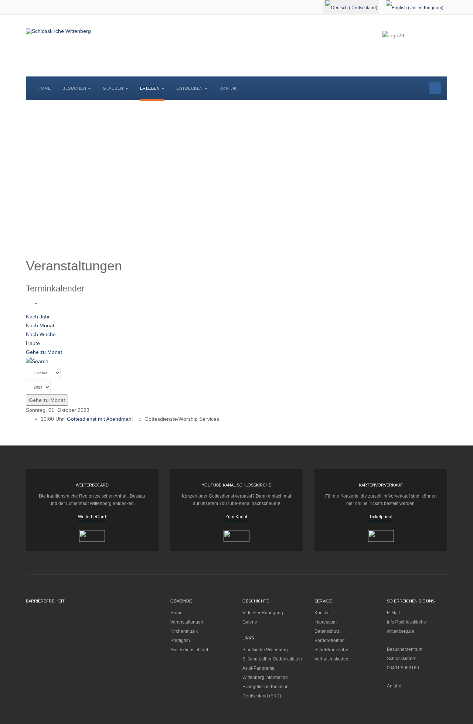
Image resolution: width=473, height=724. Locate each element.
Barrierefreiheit (329, 640)
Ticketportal (380, 516)
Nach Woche (41, 334)
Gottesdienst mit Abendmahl (100, 419)
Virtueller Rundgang (262, 612)
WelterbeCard (92, 516)
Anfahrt (394, 686)
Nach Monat (40, 325)
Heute (33, 343)
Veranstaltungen (186, 622)
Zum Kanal (236, 516)
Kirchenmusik (184, 631)
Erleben (150, 88)
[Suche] (37, 361)
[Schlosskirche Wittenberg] (58, 31)
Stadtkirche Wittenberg (265, 649)
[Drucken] (43, 303)
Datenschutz (327, 631)
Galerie (249, 622)
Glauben (113, 88)
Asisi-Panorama (258, 668)
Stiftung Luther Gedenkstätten (272, 659)
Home (44, 88)
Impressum (325, 622)
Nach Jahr (38, 317)
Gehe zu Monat (44, 352)
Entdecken (189, 88)
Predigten (180, 640)
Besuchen (74, 88)
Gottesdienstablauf (189, 649)
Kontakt (230, 88)
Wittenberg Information (265, 677)
